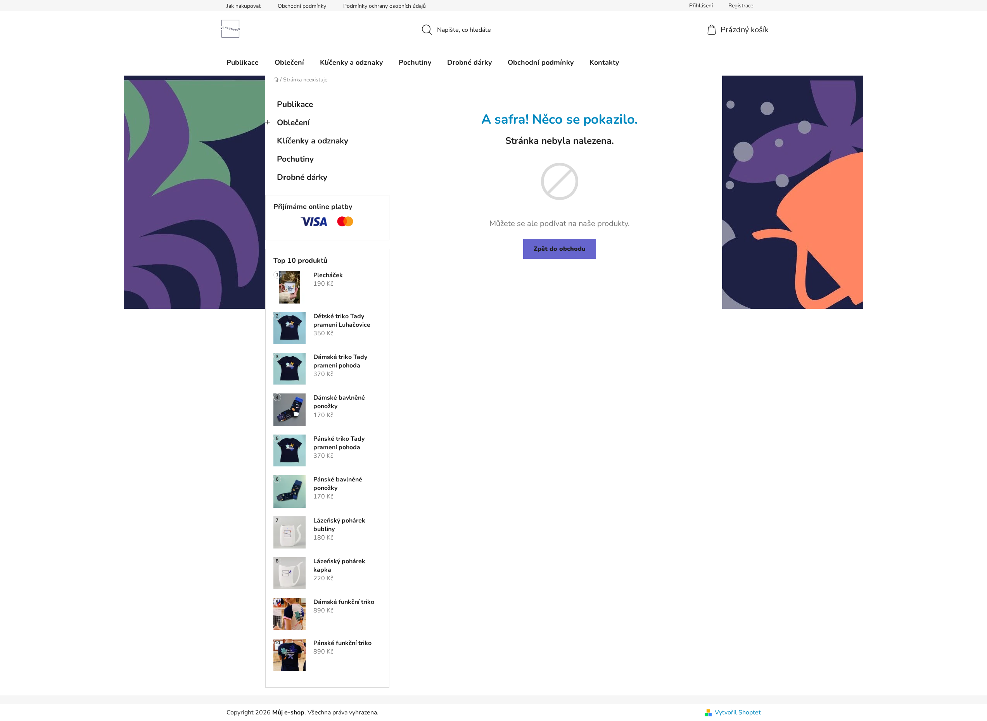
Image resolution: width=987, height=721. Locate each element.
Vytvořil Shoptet (738, 712)
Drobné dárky (302, 177)
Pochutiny (295, 159)
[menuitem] (242, 62)
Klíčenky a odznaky (312, 140)
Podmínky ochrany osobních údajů (384, 6)
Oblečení (293, 122)
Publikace (295, 104)
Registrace (740, 5)
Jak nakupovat (243, 6)
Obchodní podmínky (302, 6)
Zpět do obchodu (560, 249)
